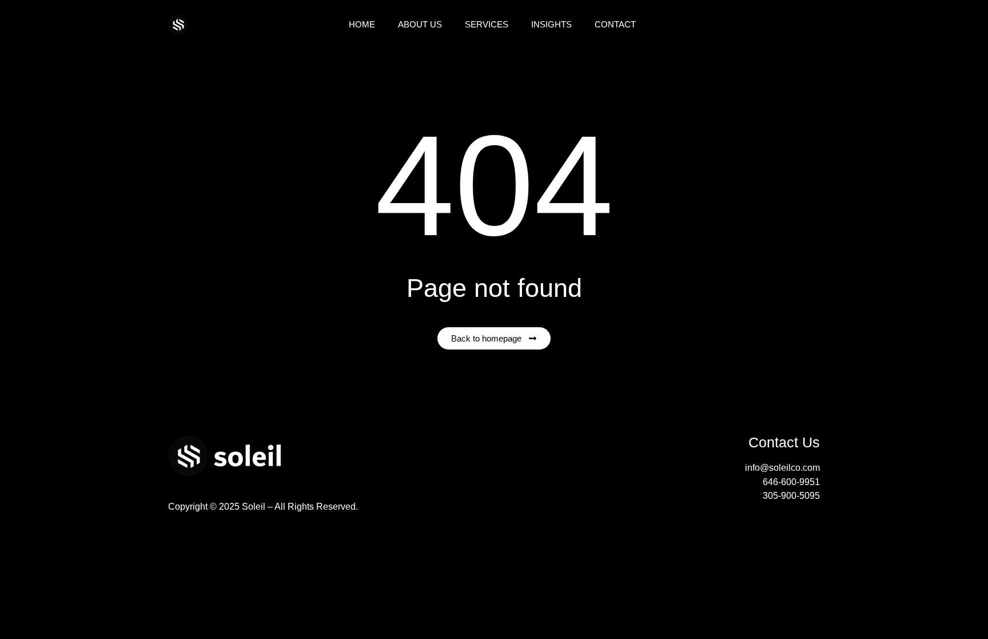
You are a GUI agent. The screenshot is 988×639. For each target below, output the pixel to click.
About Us (420, 24)
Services (486, 24)
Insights (551, 24)
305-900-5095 (791, 496)
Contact (615, 24)
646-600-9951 (791, 482)
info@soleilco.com (782, 468)
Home (362, 24)
